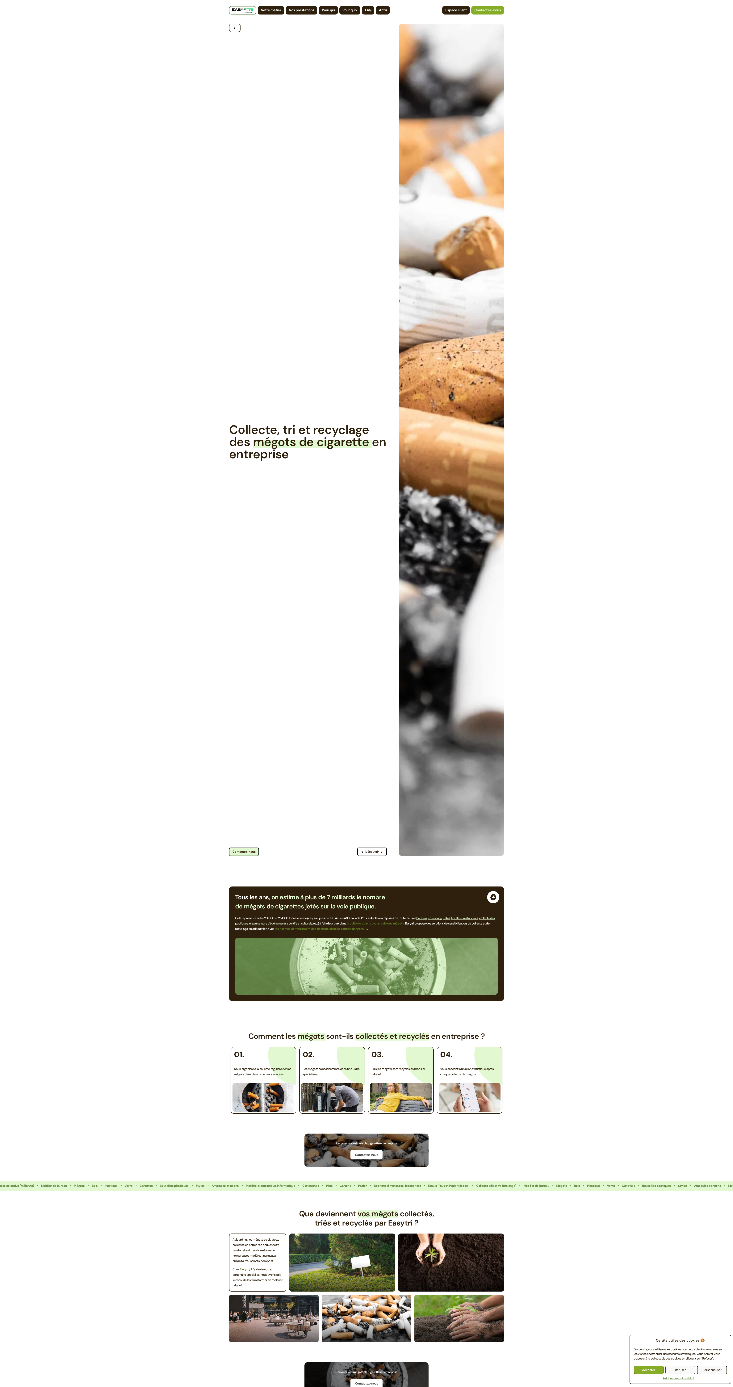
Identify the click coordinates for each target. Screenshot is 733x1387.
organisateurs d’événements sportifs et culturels (280, 923)
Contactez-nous (487, 10)
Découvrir (372, 852)
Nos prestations (301, 10)
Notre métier (271, 10)
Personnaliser (712, 1370)
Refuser (680, 1370)
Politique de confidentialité (678, 1378)
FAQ (368, 10)
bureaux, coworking (429, 918)
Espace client (456, 10)
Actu (383, 10)
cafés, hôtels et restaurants (460, 918)
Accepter (648, 1370)
